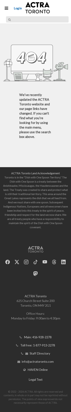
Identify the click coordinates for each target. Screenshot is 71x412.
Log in (18, 8)
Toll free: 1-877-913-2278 (37, 345)
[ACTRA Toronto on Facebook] (7, 262)
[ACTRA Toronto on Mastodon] (35, 273)
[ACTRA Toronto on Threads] (54, 262)
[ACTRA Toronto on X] (17, 262)
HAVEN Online (38, 370)
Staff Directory (40, 353)
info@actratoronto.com (38, 361)
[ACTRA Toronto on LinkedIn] (63, 262)
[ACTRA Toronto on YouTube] (45, 262)
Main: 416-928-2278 (38, 337)
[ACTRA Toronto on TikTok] (35, 262)
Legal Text (36, 379)
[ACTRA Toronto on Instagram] (26, 262)
